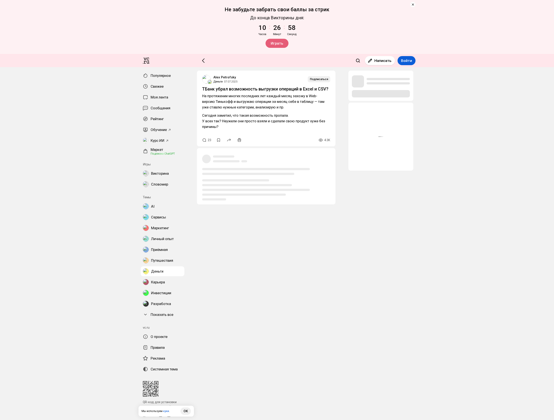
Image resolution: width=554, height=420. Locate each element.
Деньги (218, 81)
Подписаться (319, 79)
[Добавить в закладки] (219, 140)
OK (186, 411)
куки (166, 411)
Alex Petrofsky (224, 77)
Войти (406, 60)
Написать (382, 60)
